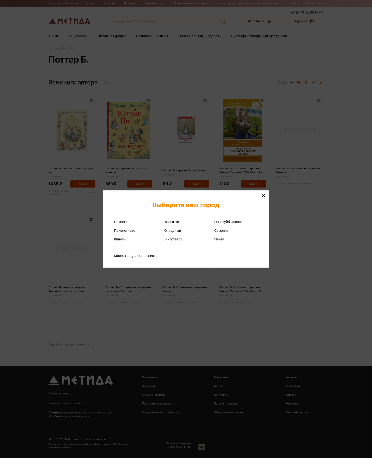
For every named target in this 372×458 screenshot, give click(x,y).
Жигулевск (173, 239)
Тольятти (171, 222)
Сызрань (221, 230)
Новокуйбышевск (228, 222)
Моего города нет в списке (135, 256)
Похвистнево (124, 230)
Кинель (120, 239)
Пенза (219, 239)
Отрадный (172, 230)
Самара (120, 222)
